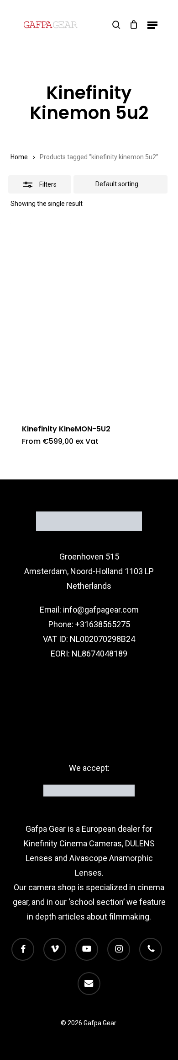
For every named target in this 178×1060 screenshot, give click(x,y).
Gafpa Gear (46, 829)
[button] (152, 24)
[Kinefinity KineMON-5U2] (88, 317)
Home (19, 157)
